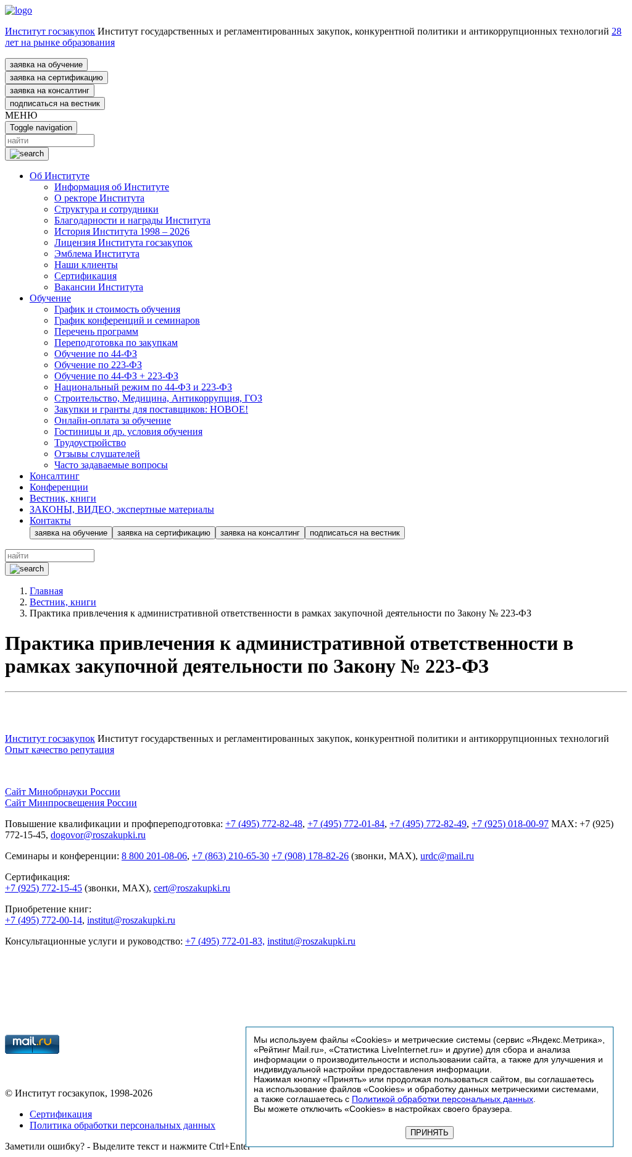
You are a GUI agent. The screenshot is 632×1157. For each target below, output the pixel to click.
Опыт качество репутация (59, 749)
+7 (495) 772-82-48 (263, 823)
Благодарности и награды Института (132, 220)
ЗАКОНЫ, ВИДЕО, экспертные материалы (122, 509)
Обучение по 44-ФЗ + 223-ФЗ (116, 376)
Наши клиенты (86, 264)
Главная (46, 591)
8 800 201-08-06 (154, 856)
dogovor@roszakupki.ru (98, 835)
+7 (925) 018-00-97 (510, 823)
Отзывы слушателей (97, 453)
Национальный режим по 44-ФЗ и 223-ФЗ (143, 387)
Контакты (50, 520)
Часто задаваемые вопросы (111, 465)
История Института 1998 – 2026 (121, 231)
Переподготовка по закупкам (116, 342)
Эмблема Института (96, 253)
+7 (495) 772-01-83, (225, 941)
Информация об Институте (111, 187)
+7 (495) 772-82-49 (428, 823)
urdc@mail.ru (447, 856)
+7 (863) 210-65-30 (230, 856)
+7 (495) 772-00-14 (43, 920)
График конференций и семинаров (127, 320)
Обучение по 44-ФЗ (95, 353)
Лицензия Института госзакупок (123, 242)
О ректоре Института (99, 198)
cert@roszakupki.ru (192, 888)
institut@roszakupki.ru (131, 920)
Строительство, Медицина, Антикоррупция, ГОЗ (158, 398)
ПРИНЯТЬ (429, 1132)
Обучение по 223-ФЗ (98, 365)
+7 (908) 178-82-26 (310, 856)
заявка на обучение (46, 64)
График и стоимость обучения (117, 309)
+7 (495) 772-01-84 (346, 823)
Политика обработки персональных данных (122, 1125)
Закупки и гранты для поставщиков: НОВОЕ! (151, 409)
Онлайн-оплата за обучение (112, 420)
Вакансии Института (98, 287)
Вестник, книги (63, 498)
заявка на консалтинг (49, 90)
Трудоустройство (90, 442)
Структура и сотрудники (106, 209)
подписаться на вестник (55, 103)
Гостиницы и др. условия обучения (128, 431)
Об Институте (59, 175)
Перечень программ (96, 331)
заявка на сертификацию (56, 77)
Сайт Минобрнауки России (62, 791)
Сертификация (85, 276)
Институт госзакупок (50, 31)
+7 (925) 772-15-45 (43, 888)
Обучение (50, 298)
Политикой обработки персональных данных (442, 1099)
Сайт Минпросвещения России (71, 802)
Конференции (59, 487)
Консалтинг (55, 476)
